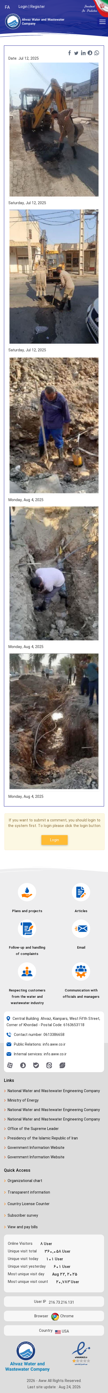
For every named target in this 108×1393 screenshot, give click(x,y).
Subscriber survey (23, 1215)
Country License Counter (29, 1204)
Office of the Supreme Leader (33, 1128)
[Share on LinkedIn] (83, 53)
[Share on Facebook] (69, 53)
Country (45, 1330)
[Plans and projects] (27, 892)
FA (7, 7)
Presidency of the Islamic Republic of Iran (43, 1138)
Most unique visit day (26, 1274)
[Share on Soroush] (90, 53)
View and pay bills (23, 1227)
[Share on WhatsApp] (96, 53)
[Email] (81, 928)
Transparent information (29, 1192)
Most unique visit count (28, 1282)
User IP (40, 1301)
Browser (41, 1316)
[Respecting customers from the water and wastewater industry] (27, 971)
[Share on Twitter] (76, 53)
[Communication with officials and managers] (81, 971)
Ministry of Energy (23, 1100)
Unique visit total (22, 1251)
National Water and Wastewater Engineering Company (54, 1091)
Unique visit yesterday (27, 1266)
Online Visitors (20, 1244)
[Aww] (36, 21)
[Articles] (81, 892)
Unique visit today (23, 1259)
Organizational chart (25, 1181)
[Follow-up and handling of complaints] (27, 928)
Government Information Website (36, 1147)
